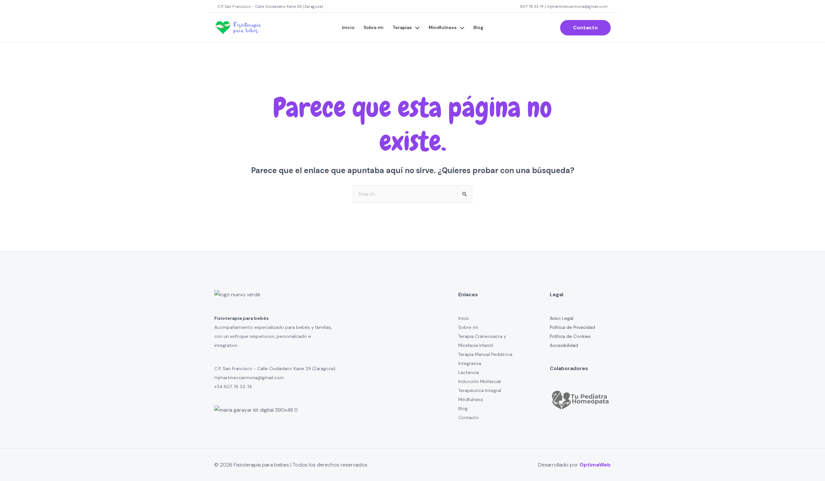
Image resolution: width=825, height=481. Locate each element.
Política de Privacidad (572, 327)
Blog (478, 27)
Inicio (348, 27)
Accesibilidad (564, 345)
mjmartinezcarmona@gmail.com (577, 6)
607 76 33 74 (532, 6)
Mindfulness (443, 27)
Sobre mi (373, 27)
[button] (416, 28)
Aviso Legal (561, 318)
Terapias (402, 27)
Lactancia (468, 372)
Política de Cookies (570, 336)
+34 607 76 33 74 (233, 386)
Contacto (468, 417)
